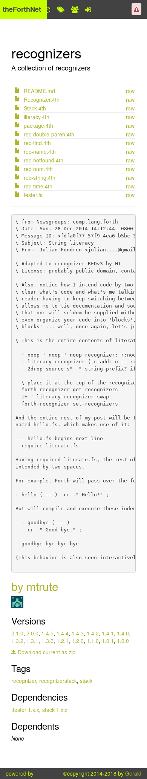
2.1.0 (17, 633)
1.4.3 (78, 633)
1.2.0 (78, 640)
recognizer (23, 680)
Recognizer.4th (42, 99)
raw (130, 91)
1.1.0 (93, 640)
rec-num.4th (38, 169)
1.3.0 (47, 640)
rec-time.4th (38, 186)
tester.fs (33, 195)
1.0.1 (108, 640)
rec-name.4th (40, 151)
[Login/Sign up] (88, 9)
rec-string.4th (39, 177)
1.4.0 (123, 633)
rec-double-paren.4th (49, 134)
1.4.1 (108, 633)
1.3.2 (17, 640)
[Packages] (47, 9)
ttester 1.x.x (25, 709)
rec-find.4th (37, 143)
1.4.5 (47, 633)
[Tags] (61, 9)
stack (86, 680)
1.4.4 (63, 633)
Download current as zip (45, 652)
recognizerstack (58, 680)
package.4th (38, 125)
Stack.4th (35, 108)
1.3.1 (32, 640)
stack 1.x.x (54, 709)
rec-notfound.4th (43, 160)
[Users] (75, 9)
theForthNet (22, 9)
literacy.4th (36, 117)
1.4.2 (93, 633)
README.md (39, 91)
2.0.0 (32, 633)
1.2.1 (63, 640)
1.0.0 (123, 640)
